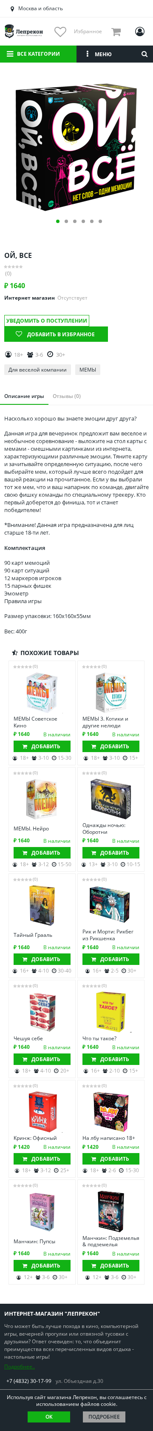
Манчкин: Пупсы (34, 1241)
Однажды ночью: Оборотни (103, 828)
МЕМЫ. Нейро (31, 828)
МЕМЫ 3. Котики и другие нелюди (105, 722)
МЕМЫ (87, 369)
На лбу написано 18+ (108, 1138)
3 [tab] (74, 221)
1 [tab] (57, 221)
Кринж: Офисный (35, 1138)
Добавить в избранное (61, 334)
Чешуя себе (28, 1038)
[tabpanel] (76, 144)
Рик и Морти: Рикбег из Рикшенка (107, 935)
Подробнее (104, 1416)
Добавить (45, 746)
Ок (49, 1416)
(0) (8, 273)
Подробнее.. (19, 1366)
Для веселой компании (37, 369)
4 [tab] (83, 221)
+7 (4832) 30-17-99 (28, 1381)
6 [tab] (100, 221)
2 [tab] (66, 221)
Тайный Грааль (33, 935)
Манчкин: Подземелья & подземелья (110, 1241)
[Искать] (144, 54)
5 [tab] (91, 221)
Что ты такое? (99, 1038)
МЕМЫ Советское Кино (35, 722)
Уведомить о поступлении (46, 320)
